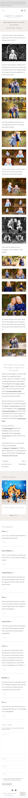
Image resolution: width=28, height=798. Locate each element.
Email (4, 766)
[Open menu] (3, 10)
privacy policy (22, 793)
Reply (4, 542)
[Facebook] (22, 10)
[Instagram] (25, 10)
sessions (15, 406)
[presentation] (14, 492)
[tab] (10, 515)
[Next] (23, 497)
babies (18, 384)
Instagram (14, 448)
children (22, 384)
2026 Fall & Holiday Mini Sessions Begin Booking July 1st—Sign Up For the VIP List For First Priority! (13, 4)
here (19, 70)
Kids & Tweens (21, 22)
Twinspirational (6, 573)
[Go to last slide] (4, 497)
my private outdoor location (13, 391)
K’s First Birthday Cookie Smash (13, 507)
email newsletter (8, 428)
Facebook (6, 448)
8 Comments (19, 28)
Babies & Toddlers (8, 22)
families (6, 386)
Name (4, 759)
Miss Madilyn (22, 463)
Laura (3, 646)
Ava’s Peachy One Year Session (6, 464)
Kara (3, 597)
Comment (5, 734)
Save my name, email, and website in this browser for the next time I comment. (13, 779)
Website (4, 774)
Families (15, 22)
